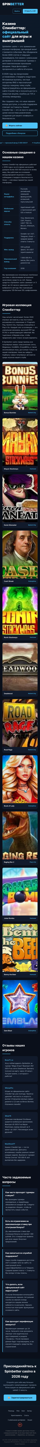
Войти (17, 11)
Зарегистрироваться (21, 1397)
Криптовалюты (16, 1415)
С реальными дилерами (16, 1420)
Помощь (11, 1411)
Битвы (29, 1411)
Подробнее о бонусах (15, 133)
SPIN (13, 4)
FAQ (18, 1411)
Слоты (26, 1415)
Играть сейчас (15, 125)
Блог (23, 1411)
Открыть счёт (30, 11)
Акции (29, 1420)
